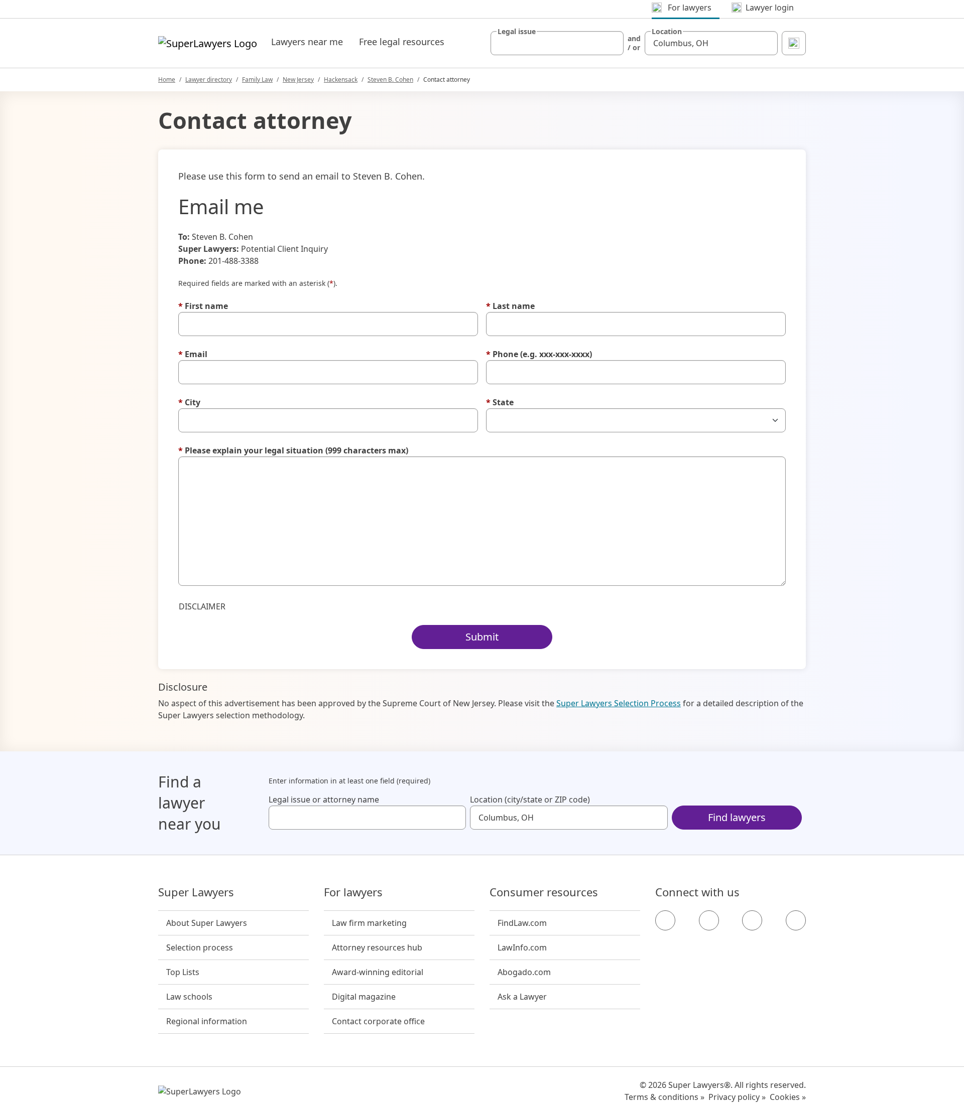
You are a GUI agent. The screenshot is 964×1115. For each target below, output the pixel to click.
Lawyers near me (307, 42)
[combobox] (557, 43)
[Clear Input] (612, 43)
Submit (482, 637)
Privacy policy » (737, 1096)
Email (192, 354)
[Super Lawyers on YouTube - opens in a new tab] (752, 920)
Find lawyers (737, 817)
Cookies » (788, 1096)
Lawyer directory (208, 79)
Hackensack (340, 79)
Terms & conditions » (664, 1096)
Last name (510, 305)
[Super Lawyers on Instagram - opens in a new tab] (709, 920)
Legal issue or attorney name (324, 799)
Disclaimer (202, 606)
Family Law (257, 79)
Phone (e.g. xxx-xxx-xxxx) (539, 354)
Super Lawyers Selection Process (618, 703)
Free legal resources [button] (401, 42)
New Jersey (298, 79)
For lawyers (353, 892)
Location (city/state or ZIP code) (530, 799)
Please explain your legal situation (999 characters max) (293, 450)
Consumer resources (544, 892)
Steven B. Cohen (390, 79)
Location (667, 31)
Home (166, 79)
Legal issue (517, 31)
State (500, 402)
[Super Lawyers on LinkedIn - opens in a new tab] (796, 920)
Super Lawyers (196, 892)
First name (203, 305)
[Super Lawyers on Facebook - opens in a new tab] (665, 920)
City (189, 402)
